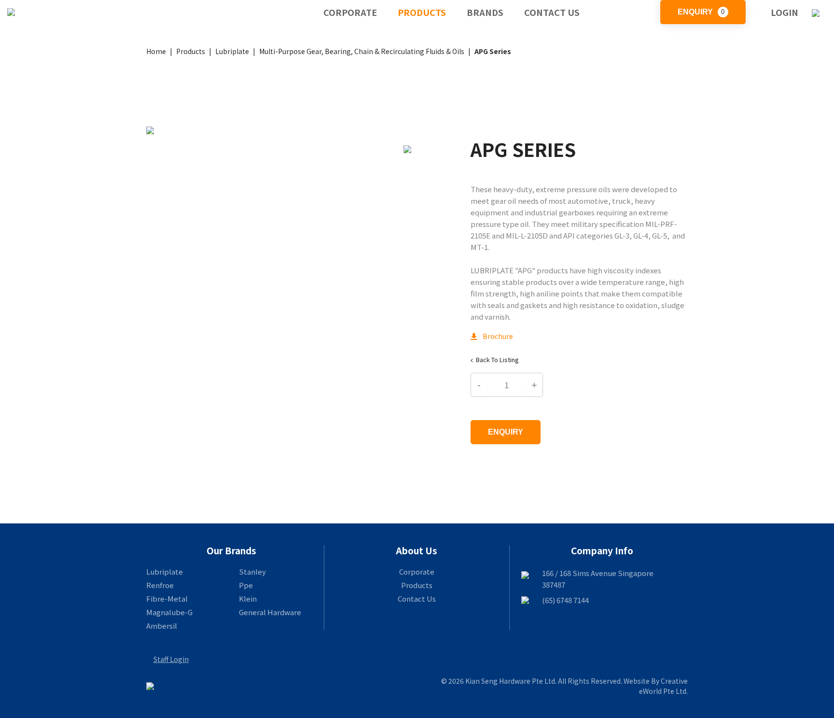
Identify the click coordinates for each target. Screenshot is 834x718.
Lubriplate (164, 571)
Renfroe (160, 585)
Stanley (252, 571)
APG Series (492, 51)
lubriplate (232, 51)
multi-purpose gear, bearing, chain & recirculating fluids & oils (361, 51)
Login (784, 12)
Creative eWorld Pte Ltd (663, 686)
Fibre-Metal (167, 598)
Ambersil (161, 625)
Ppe (246, 585)
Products (422, 12)
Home (156, 51)
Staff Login (171, 659)
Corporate (350, 12)
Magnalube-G (169, 612)
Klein (248, 598)
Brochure (492, 336)
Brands (485, 12)
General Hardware (270, 612)
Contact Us (552, 12)
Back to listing (497, 359)
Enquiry (701, 12)
